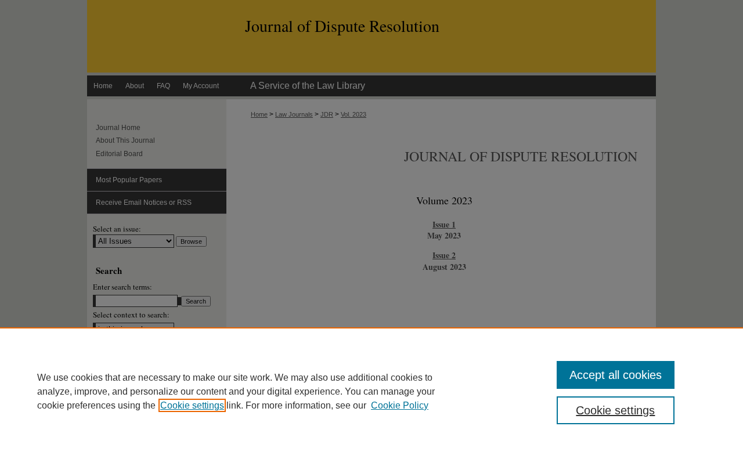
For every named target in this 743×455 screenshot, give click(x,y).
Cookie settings (192, 405)
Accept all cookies (615, 375)
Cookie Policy (399, 405)
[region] (371, 391)
